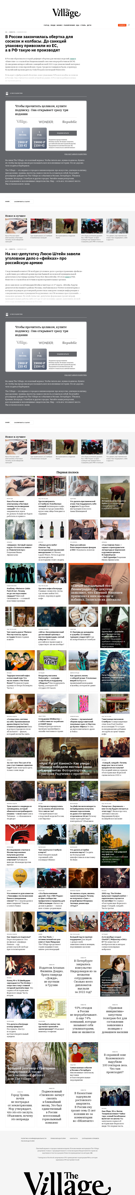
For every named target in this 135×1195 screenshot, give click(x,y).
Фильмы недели (43, 629)
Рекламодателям (27, 1141)
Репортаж (10, 498)
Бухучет (40, 542)
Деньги (9, 890)
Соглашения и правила (90, 1138)
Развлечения (69, 25)
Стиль (83, 25)
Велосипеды (74, 803)
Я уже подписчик (16, 93)
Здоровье (73, 498)
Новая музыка (106, 629)
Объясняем (105, 498)
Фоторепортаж (44, 760)
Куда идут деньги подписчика (76, 154)
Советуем (73, 629)
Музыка (9, 673)
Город (46, 25)
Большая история (77, 582)
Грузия (40, 803)
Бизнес (60, 25)
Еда (77, 25)
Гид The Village (43, 498)
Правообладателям (58, 1138)
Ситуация (41, 673)
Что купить (73, 542)
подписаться (63, 133)
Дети (89, 25)
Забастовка (42, 716)
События (73, 1065)
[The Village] (67, 14)
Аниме (103, 672)
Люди (52, 25)
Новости (12, 32)
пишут (73, 58)
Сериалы (9, 542)
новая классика (12, 585)
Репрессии (10, 847)
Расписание (42, 847)
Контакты (74, 1138)
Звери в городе (74, 673)
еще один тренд (107, 847)
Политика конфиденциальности (33, 1138)
